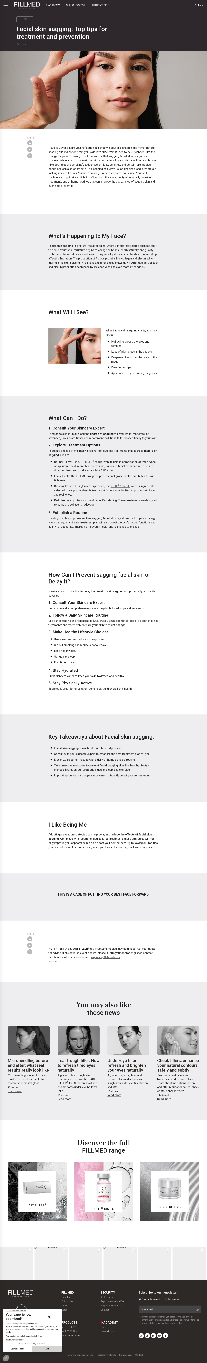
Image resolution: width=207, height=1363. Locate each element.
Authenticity (107, 1297)
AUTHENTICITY (100, 5)
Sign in (104, 1327)
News (64, 1305)
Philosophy (67, 1301)
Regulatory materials (111, 1305)
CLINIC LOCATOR (75, 5)
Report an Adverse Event (113, 1301)
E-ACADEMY (53, 5)
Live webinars (107, 1331)
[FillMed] (27, 5)
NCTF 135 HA (120, 486)
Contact (105, 1310)
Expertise (66, 1297)
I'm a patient (174, 1299)
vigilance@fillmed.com (105, 957)
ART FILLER (68, 1327)
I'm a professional (151, 1299)
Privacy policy (125, 1355)
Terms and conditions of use (79, 1355)
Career (64, 1310)
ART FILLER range (90, 462)
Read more (15, 1091)
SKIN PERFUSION (71, 1335)
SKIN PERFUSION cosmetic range (114, 620)
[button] (16, 1263)
